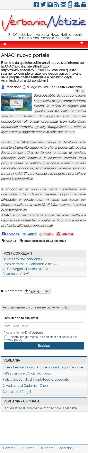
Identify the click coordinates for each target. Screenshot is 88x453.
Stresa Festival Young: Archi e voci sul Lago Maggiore (42, 367)
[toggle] (81, 45)
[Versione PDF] (70, 6)
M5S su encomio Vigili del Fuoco (26, 373)
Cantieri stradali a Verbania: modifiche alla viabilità (39, 408)
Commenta (73, 87)
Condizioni (65, 448)
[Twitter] (43, 6)
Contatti (9, 448)
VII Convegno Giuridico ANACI (25, 269)
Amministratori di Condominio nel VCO (31, 264)
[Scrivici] (64, 6)
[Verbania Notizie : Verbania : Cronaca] (44, 31)
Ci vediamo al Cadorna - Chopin (26, 386)
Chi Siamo (27, 448)
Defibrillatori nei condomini (22, 259)
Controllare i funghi (16, 392)
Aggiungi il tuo (38, 290)
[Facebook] (36, 6)
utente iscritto (60, 307)
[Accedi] (84, 6)
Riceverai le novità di (23, 332)
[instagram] (50, 6)
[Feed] (57, 6)
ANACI (10, 240)
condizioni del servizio (57, 337)
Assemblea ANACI (16, 274)
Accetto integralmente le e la (41, 338)
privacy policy (13, 340)
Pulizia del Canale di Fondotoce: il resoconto (35, 379)
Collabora (46, 448)
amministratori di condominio (44, 240)
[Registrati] (77, 6)
